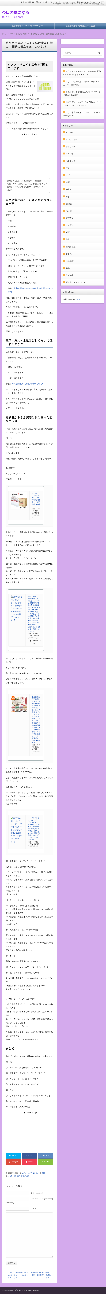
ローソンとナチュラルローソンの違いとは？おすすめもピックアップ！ (18, 1275)
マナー (69, 168)
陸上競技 (70, 261)
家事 (68, 196)
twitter (73, 2)
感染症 (69, 204)
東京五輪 (70, 218)
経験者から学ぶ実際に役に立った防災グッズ (25, 187)
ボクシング (70, 161)
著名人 (69, 254)
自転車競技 (70, 247)
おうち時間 (70, 146)
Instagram (64, 2)
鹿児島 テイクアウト (75, 282)
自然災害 (16, 1176)
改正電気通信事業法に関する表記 (92, 4)
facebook (82, 2)
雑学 (43, 1173)
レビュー (70, 175)
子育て (69, 189)
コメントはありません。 (30, 1173)
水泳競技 (70, 225)
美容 (68, 239)
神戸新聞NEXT (18, 384)
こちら (77, 299)
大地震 (9, 1176)
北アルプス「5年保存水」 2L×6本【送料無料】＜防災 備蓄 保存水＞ (36, 500)
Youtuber (69, 132)
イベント (70, 154)
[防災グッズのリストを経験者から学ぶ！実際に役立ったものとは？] (45, 87)
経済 (68, 232)
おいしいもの (71, 139)
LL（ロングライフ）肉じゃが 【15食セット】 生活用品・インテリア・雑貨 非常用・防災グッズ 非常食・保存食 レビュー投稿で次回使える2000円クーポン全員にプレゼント (34, 829)
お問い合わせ (39, 2)
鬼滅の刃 (70, 275)
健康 (68, 182)
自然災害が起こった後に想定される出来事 (24, 181)
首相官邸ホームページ (24, 288)
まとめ (10, 190)
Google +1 (93, 2)
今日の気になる (16, 12)
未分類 (69, 211)
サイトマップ (52, 2)
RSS (102, 2)
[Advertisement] (29, 154)
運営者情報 (27, 2)
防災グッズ (25, 1176)
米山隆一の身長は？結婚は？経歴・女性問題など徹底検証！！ (41, 1275)
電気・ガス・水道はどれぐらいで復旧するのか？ (27, 184)
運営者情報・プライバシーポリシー (65, 4)
